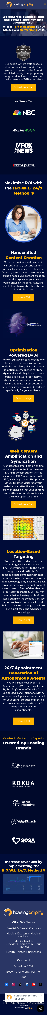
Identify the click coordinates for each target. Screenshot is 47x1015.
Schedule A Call (23, 966)
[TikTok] (40, 984)
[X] (20, 984)
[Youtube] (33, 984)
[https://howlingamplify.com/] (20, 4)
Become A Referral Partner (23, 971)
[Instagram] (13, 984)
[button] (45, 4)
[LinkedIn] (27, 984)
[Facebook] (6, 984)
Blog (24, 976)
